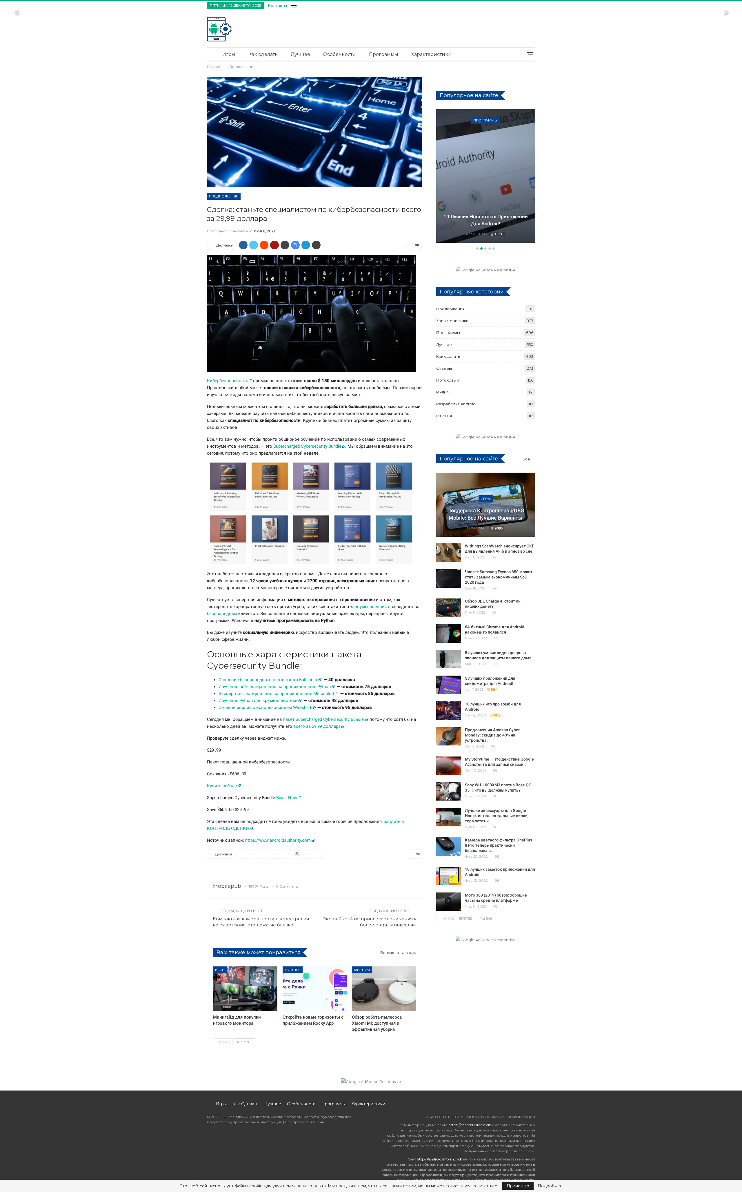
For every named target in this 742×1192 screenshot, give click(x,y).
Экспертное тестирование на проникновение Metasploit (276, 693)
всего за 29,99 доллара (317, 726)
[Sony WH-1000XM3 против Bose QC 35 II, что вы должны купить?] (448, 791)
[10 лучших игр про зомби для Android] (448, 710)
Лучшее (300, 54)
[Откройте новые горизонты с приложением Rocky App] (315, 988)
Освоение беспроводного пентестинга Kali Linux (268, 679)
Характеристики (431, 54)
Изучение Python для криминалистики (258, 700)
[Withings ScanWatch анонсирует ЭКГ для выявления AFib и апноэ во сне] (448, 552)
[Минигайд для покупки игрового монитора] (245, 988)
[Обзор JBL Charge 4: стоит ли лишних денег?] (448, 607)
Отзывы (444, 368)
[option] (485, 176)
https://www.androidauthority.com (278, 840)
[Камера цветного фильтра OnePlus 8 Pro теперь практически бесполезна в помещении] (448, 846)
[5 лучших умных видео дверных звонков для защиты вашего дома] (448, 659)
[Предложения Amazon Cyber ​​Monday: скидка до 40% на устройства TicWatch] (448, 736)
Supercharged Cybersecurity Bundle (307, 446)
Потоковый (447, 380)
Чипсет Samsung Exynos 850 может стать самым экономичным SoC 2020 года (498, 577)
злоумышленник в (371, 606)
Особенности (339, 54)
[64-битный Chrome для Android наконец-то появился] (448, 633)
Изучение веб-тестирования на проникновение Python (275, 686)
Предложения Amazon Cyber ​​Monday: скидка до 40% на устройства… (493, 735)
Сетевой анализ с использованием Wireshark (265, 707)
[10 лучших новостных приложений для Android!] (485, 176)
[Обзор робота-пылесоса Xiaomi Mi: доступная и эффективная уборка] (384, 988)
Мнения (362, 970)
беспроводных (222, 613)
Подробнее (550, 1186)
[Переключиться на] (294, 5)
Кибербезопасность (227, 380)
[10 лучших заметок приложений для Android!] (448, 876)
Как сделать (263, 54)
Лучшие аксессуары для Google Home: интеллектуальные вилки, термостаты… (496, 815)
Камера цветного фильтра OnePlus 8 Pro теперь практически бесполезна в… (498, 845)
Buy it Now (286, 797)
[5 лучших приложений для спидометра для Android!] (448, 685)
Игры (228, 54)
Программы (383, 54)
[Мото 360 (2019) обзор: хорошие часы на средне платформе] (448, 901)
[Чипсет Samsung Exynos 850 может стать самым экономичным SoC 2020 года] (448, 578)
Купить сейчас (222, 785)
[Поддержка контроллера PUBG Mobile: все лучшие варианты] (486, 504)
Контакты (277, 5)
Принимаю (518, 1186)
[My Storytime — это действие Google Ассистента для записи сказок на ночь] (448, 765)
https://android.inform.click (471, 1125)
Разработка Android (456, 404)
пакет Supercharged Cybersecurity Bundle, (324, 719)
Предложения (224, 196)
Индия (442, 392)
